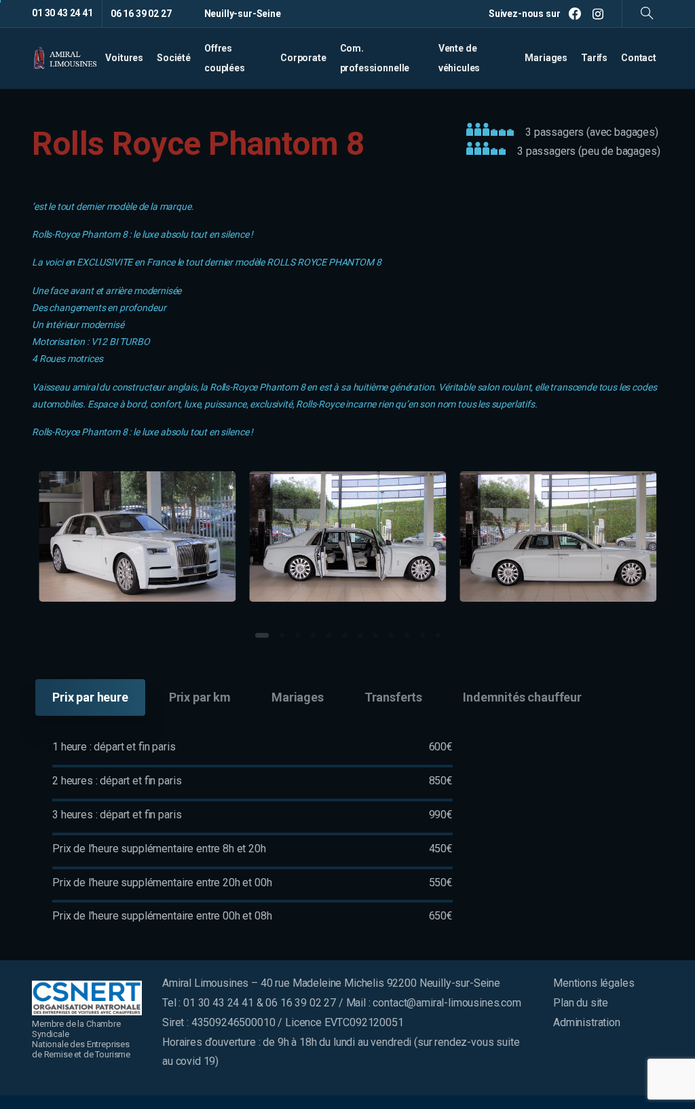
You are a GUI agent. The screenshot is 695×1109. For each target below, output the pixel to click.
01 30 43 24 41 (62, 12)
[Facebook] (574, 13)
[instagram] (597, 13)
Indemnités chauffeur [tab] (522, 697)
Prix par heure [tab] (90, 697)
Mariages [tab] (297, 697)
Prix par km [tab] (200, 697)
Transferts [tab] (393, 697)
